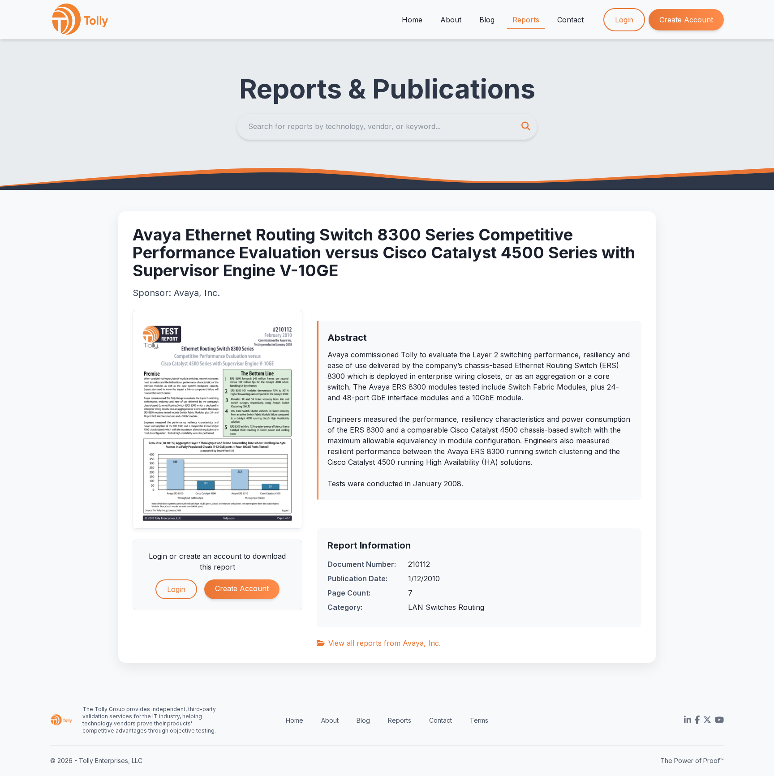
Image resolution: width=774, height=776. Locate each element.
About (450, 19)
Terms (479, 720)
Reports (525, 19)
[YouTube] (719, 720)
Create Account (686, 19)
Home (412, 19)
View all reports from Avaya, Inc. (384, 643)
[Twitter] (707, 720)
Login (624, 19)
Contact (570, 19)
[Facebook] (697, 720)
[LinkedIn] (687, 720)
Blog (486, 19)
